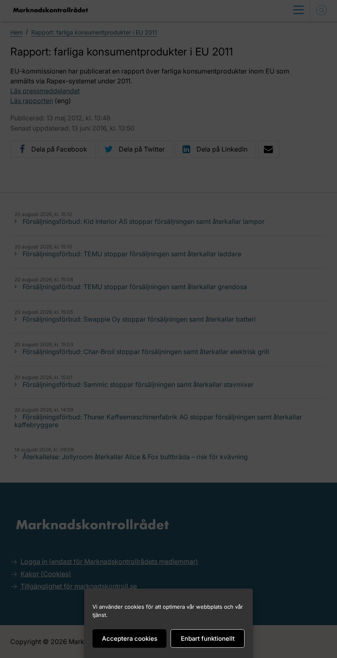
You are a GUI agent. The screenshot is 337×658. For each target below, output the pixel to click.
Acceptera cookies (129, 638)
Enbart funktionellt (208, 638)
